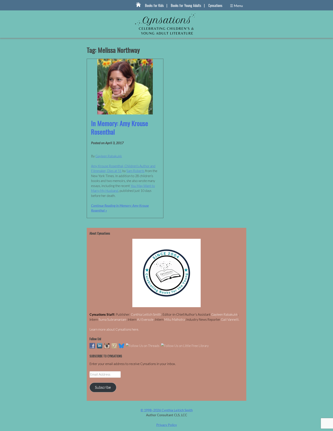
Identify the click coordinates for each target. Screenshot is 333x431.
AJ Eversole (145, 319)
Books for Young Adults (186, 5)
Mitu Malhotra (174, 319)
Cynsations (215, 5)
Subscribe (103, 387)
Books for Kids (154, 5)
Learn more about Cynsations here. (114, 329)
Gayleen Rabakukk (108, 156)
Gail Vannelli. (230, 319)
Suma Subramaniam (112, 319)
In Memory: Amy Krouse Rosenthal (119, 127)
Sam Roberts (135, 171)
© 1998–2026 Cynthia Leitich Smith (166, 410)
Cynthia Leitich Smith (146, 314)
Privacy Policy (166, 425)
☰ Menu (236, 5)
